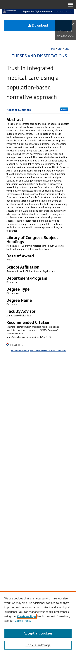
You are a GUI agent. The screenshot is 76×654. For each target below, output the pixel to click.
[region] (38, 622)
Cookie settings (26, 616)
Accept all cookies (38, 633)
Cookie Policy (23, 620)
